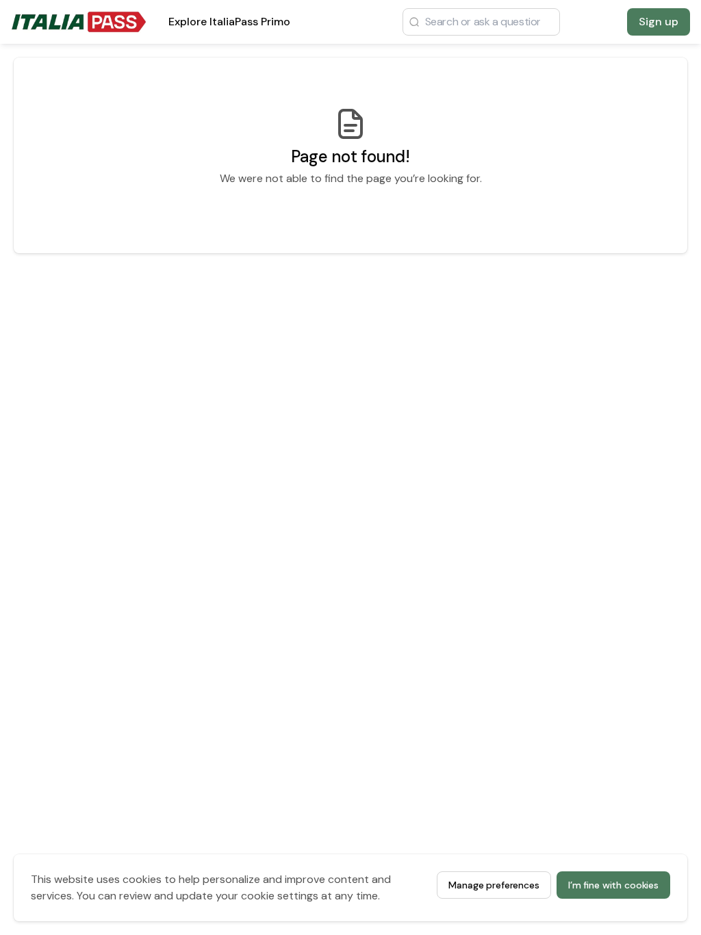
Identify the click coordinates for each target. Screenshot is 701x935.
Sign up (658, 21)
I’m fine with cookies (613, 885)
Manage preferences (493, 885)
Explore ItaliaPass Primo (229, 25)
